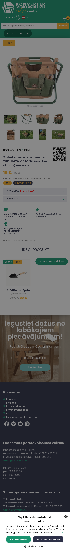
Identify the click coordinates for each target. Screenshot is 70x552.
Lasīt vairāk (58, 532)
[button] (35, 546)
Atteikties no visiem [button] (48, 539)
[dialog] (35, 276)
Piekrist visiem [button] (18, 539)
